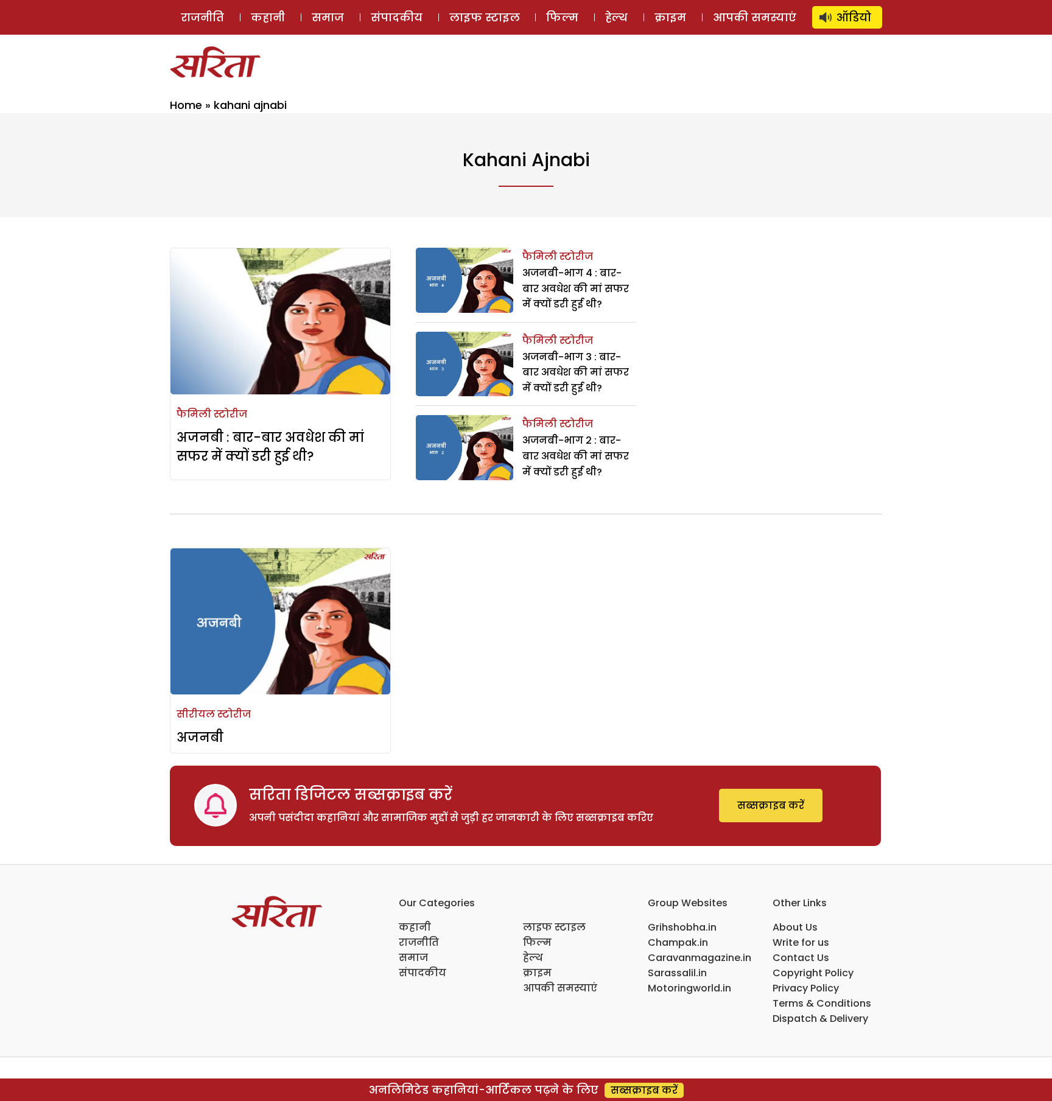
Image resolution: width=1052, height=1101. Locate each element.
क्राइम (670, 17)
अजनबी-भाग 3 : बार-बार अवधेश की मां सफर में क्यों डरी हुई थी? (575, 372)
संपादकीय (397, 17)
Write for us (801, 942)
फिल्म (562, 17)
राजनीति (202, 17)
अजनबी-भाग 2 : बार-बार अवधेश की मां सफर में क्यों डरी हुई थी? (575, 455)
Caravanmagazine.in (699, 958)
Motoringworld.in (689, 988)
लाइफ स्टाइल (484, 17)
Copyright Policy (813, 973)
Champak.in (678, 942)
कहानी (268, 17)
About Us (795, 927)
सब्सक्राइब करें (770, 806)
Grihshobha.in (682, 927)
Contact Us (801, 958)
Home (186, 105)
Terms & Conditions (822, 1003)
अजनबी (200, 737)
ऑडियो (853, 17)
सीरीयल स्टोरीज (214, 714)
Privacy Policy (806, 988)
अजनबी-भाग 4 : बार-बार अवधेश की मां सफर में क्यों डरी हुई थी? (575, 288)
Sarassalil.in (677, 973)
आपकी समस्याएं (754, 17)
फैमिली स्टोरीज (212, 414)
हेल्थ (616, 17)
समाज (328, 17)
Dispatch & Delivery (820, 1019)
